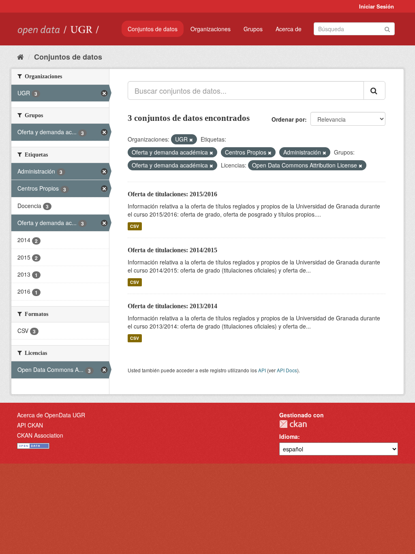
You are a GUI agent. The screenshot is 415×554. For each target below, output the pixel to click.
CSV (134, 226)
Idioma (288, 436)
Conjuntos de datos (153, 29)
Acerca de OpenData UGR (51, 415)
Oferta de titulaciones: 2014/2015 (172, 250)
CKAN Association (40, 435)
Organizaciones (210, 29)
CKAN (293, 424)
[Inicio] (20, 56)
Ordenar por (288, 119)
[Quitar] (191, 139)
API (262, 370)
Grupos (253, 29)
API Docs (287, 370)
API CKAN (30, 425)
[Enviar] (387, 28)
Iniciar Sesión (376, 6)
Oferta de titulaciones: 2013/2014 (172, 306)
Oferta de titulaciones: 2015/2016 (172, 194)
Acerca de (289, 29)
